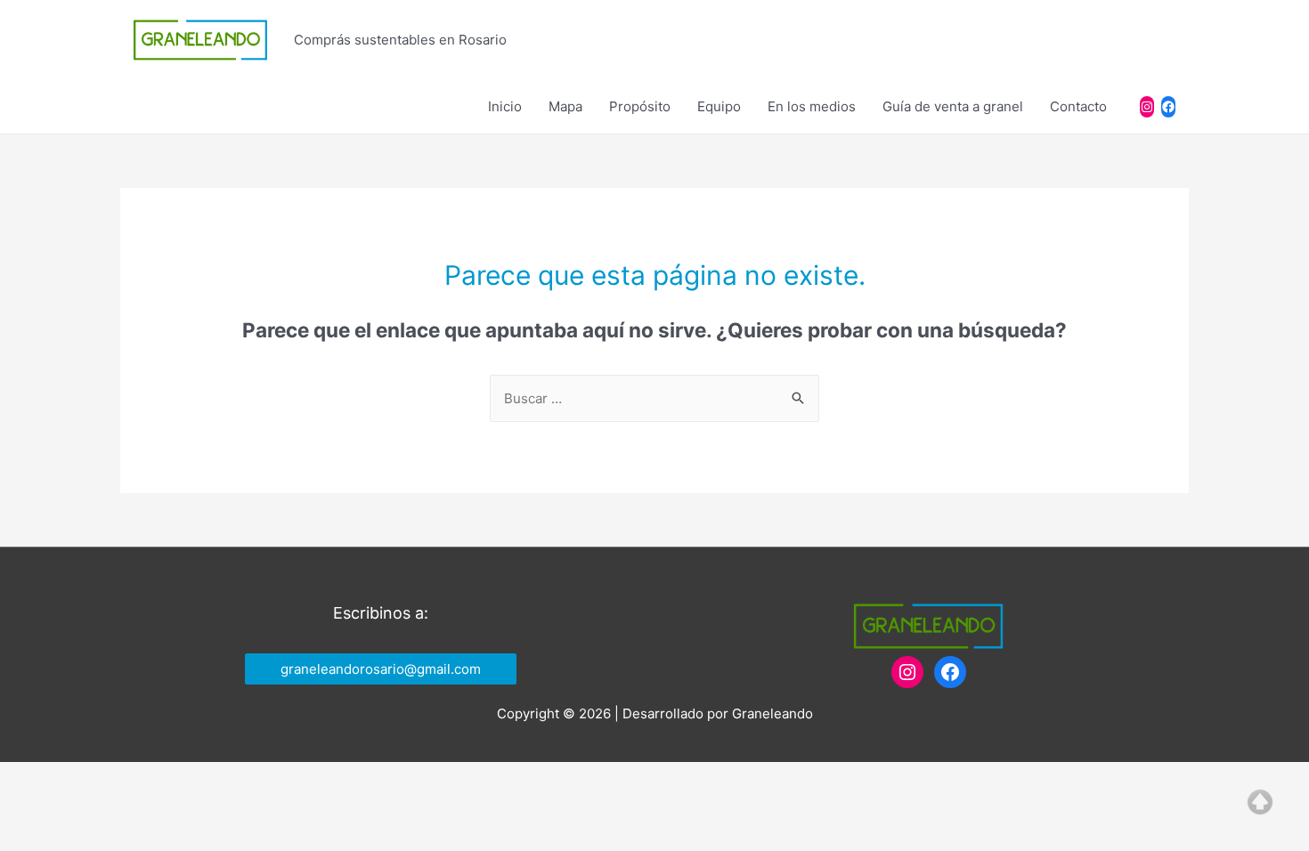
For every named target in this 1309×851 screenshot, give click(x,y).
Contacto (1078, 106)
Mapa (565, 106)
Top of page (1260, 802)
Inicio (505, 106)
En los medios (812, 106)
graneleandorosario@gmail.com (380, 669)
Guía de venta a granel (952, 106)
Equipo (719, 106)
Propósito (640, 106)
